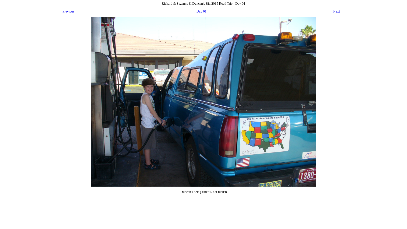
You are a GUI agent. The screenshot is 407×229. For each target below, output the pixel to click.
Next (336, 11)
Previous (68, 11)
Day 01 (201, 11)
